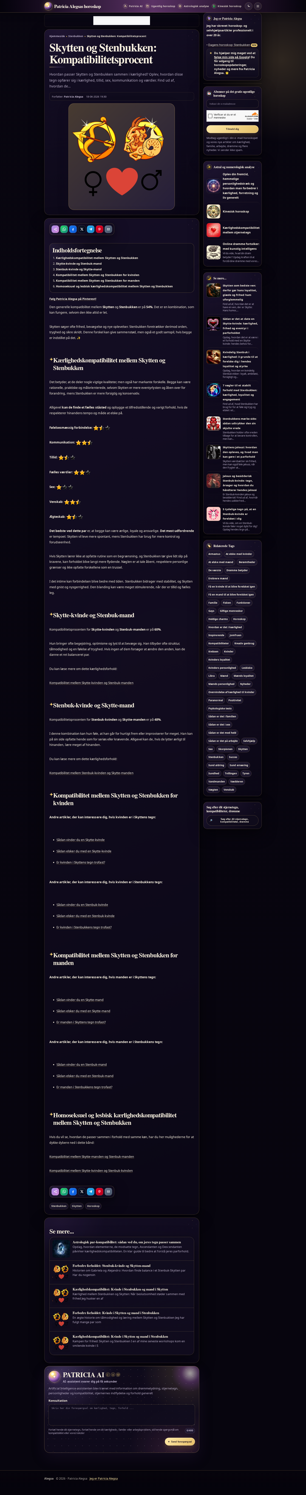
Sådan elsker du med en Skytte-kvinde (83, 851)
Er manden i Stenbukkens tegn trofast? (84, 1087)
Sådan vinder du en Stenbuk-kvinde (82, 905)
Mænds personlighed (221, 684)
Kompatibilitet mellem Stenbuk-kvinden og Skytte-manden (91, 773)
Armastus (214, 554)
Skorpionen (225, 749)
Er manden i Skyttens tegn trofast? (81, 1022)
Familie (212, 602)
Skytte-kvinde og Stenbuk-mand (79, 264)
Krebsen (213, 651)
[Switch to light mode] (249, 6)
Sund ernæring (239, 765)
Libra (211, 675)
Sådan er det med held (222, 732)
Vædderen (236, 781)
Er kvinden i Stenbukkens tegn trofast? (84, 927)
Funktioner (243, 602)
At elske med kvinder (239, 554)
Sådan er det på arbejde (223, 741)
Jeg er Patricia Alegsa (227, 18)
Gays (211, 611)
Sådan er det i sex (219, 724)
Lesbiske (247, 667)
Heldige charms (218, 619)
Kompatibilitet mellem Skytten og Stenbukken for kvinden (97, 275)
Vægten (213, 789)
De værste (214, 570)
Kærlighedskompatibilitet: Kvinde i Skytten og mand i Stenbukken (120, 1336)
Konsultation (58, 1401)
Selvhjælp (249, 741)
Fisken (227, 602)
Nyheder (245, 684)
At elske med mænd (220, 562)
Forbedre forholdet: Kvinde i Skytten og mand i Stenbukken (116, 1312)
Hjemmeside (57, 36)
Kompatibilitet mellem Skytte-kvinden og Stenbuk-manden (91, 683)
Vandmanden (216, 781)
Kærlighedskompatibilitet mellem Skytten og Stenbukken (97, 258)
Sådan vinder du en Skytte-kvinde (80, 840)
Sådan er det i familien (222, 716)
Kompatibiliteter (218, 643)
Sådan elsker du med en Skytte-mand (83, 1011)
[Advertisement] (121, 20)
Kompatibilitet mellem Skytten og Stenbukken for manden (98, 281)
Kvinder (228, 651)
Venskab (229, 789)
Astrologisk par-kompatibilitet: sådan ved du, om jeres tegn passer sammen (127, 1242)
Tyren (245, 773)
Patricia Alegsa (73, 96)
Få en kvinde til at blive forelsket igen (231, 586)
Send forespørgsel (180, 1441)
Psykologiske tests (220, 708)
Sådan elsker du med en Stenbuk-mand (85, 1076)
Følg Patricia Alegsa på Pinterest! (72, 299)
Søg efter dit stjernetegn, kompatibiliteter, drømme (229, 820)
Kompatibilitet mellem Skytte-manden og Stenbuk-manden (91, 1157)
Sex (210, 749)
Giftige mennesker (231, 611)
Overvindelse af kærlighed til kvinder (231, 692)
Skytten (76, 1206)
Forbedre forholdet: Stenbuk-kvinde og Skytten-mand (111, 1265)
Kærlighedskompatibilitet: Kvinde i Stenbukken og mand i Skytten (120, 1289)
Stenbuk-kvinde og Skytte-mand (79, 269)
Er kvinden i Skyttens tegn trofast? (80, 862)
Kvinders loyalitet (219, 659)
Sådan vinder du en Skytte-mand (80, 1000)
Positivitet (234, 700)
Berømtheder (247, 562)
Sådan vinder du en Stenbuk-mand (81, 1065)
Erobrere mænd (218, 578)
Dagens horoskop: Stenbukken (229, 45)
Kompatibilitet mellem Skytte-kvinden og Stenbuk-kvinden (91, 1171)
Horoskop (93, 1206)
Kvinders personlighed (222, 667)
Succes (233, 757)
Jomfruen (235, 635)
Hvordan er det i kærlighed (225, 627)
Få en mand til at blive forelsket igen (231, 594)
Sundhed (213, 773)
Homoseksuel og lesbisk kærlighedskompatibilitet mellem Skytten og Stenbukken (114, 286)
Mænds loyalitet (244, 675)
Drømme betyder (237, 570)
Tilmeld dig (232, 129)
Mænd (224, 675)
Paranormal (215, 700)
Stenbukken (75, 36)
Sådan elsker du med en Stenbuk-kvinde (85, 916)
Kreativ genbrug (244, 643)
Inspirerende (216, 635)
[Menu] (258, 6)
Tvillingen (231, 773)
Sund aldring (216, 765)
